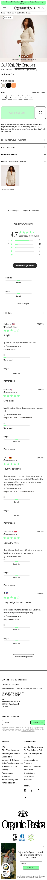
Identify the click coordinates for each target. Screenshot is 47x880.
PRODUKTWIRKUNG (9, 154)
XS (10, 97)
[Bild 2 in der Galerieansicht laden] (22, 56)
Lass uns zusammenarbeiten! (31, 758)
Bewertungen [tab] (13, 210)
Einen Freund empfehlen (33, 753)
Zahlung (5, 769)
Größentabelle (7, 757)
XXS (4, 97)
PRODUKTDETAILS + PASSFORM (14, 140)
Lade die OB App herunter (33, 747)
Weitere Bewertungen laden (24, 656)
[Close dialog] (44, 845)
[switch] (5, 875)
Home (3, 13)
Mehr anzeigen (23, 303)
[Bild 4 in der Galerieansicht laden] (27, 56)
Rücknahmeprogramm (10, 779)
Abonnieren (38, 722)
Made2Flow (6, 776)
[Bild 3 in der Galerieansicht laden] (24, 56)
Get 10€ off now (31, 867)
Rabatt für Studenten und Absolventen (33, 768)
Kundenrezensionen (9, 783)
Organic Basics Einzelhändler (29, 774)
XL (31, 97)
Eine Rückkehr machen (10, 750)
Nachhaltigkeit (7, 773)
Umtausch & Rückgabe (10, 760)
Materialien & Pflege (9, 766)
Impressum (28, 779)
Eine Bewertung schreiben (25, 265)
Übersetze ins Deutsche (13, 346)
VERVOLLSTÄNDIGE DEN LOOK (13, 162)
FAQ (3, 747)
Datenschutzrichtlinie (28, 731)
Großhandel (28, 763)
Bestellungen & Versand (11, 753)
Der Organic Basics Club (33, 750)
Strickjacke (10, 13)
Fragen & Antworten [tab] (31, 210)
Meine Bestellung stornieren (12, 763)
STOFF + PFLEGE (8, 147)
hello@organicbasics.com (32, 688)
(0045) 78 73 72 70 (17, 693)
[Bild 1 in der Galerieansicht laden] (19, 56)
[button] (4, 8)
